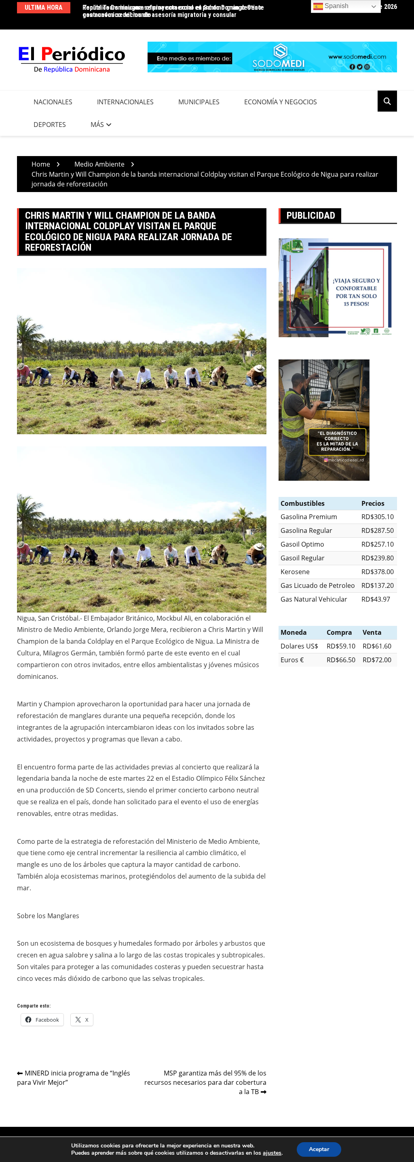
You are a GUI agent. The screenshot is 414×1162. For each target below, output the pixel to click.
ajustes (272, 1153)
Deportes (50, 124)
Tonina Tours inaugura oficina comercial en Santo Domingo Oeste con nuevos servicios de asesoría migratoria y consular (173, 11)
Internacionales (125, 101)
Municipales (199, 101)
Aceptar (319, 1149)
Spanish (336, 5)
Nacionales (53, 101)
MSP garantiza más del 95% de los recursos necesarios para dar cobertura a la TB (205, 1082)
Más (97, 124)
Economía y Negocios (280, 101)
